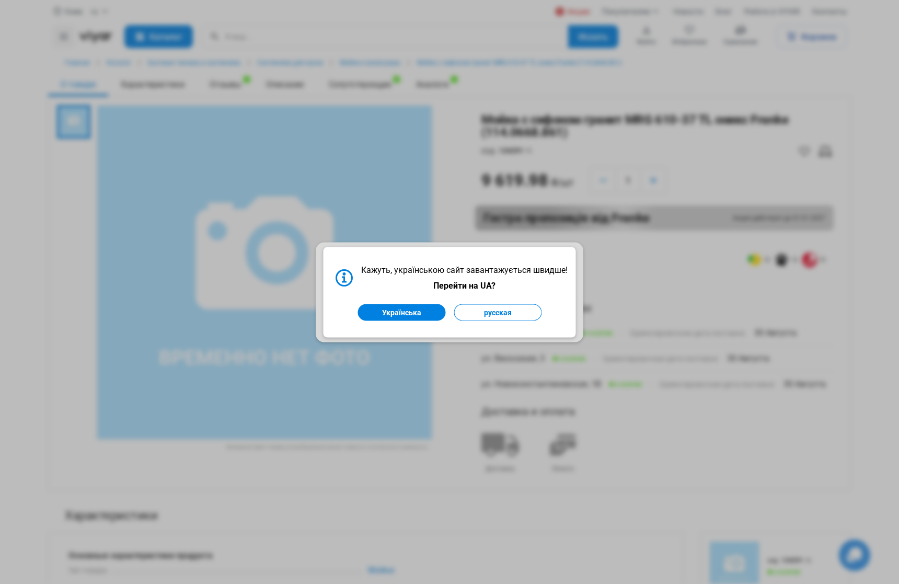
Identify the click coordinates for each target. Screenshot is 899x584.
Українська (401, 312)
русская (498, 312)
